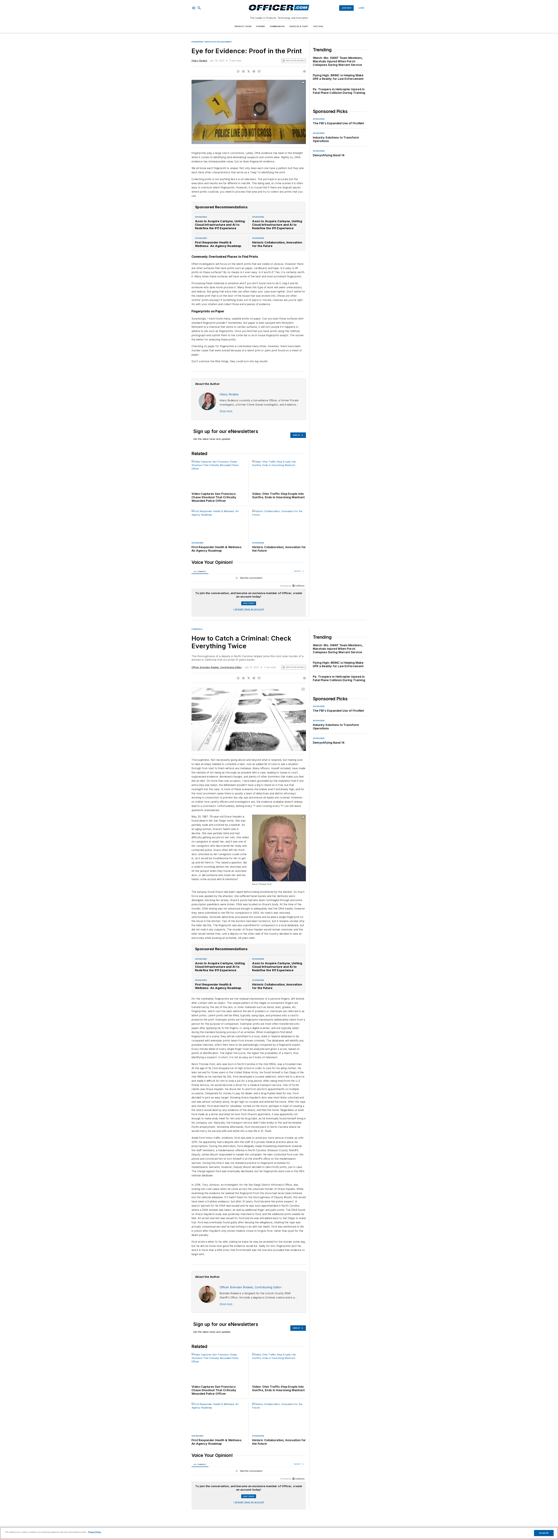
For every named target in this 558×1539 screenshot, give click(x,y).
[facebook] (238, 71)
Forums (260, 26)
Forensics (197, 629)
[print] (304, 71)
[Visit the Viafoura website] (298, 585)
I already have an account (249, 609)
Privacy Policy (94, 1532)
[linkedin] (243, 71)
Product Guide (243, 26)
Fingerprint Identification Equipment (212, 42)
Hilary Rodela (199, 60)
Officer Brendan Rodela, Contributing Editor (217, 667)
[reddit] (253, 71)
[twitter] (248, 71)
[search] (199, 8)
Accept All (543, 1533)
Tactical (318, 26)
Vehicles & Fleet (298, 26)
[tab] (200, 571)
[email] (259, 71)
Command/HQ (277, 26)
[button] (194, 8)
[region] (249, 579)
